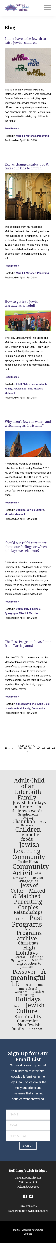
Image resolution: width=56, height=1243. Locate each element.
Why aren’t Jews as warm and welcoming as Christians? (28, 423)
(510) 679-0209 (28, 1206)
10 (20, 748)
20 (25, 748)
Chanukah (23, 821)
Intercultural (28, 989)
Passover (24, 972)
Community (22, 608)
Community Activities (30, 870)
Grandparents (28, 814)
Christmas (28, 943)
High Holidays (27, 950)
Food (17, 1006)
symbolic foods (29, 837)
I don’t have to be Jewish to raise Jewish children (25, 41)
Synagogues (28, 881)
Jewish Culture (35, 509)
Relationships (28, 912)
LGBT (20, 919)
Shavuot (37, 878)
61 (43, 748)
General (20, 956)
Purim (28, 817)
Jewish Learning (23, 388)
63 (53, 748)
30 (30, 748)
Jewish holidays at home (29, 804)
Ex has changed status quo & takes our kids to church (27, 166)
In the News (28, 862)
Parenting (43, 135)
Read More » (12, 128)
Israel (28, 929)
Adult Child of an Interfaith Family (29, 789)
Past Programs (27, 921)
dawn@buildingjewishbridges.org (28, 1210)
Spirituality (28, 1016)
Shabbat (35, 1029)
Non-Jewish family (25, 1026)
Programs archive (29, 936)
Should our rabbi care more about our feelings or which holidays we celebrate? (26, 547)
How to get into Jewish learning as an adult (22, 303)
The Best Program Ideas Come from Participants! (28, 644)
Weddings (21, 991)
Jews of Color (24, 888)
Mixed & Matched (26, 135)
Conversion (28, 1021)
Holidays (28, 999)
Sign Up (28, 1145)
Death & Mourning (32, 993)
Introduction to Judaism (29, 965)
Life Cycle (19, 878)
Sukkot (37, 960)
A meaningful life (26, 703)
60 (38, 748)
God (28, 985)
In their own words (27, 809)
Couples (21, 509)
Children (28, 829)
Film (39, 985)
